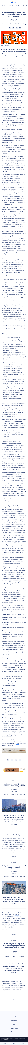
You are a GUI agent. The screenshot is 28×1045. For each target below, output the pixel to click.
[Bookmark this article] (25, 24)
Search (4, 1043)
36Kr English (14, 20)
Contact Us (14, 1032)
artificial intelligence (17, 835)
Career (14, 1024)
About (14, 1017)
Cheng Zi (14, 873)
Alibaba (4, 833)
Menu (14, 1043)
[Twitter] (13, 28)
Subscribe (14, 1020)
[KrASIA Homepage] (14, 2)
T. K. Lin (14, 953)
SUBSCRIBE (24, 2)
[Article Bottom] (14, 750)
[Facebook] (10, 28)
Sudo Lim (14, 791)
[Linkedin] (17, 28)
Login (23, 1043)
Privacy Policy (14, 1028)
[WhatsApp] (20, 28)
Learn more (6, 1039)
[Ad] (14, 769)
